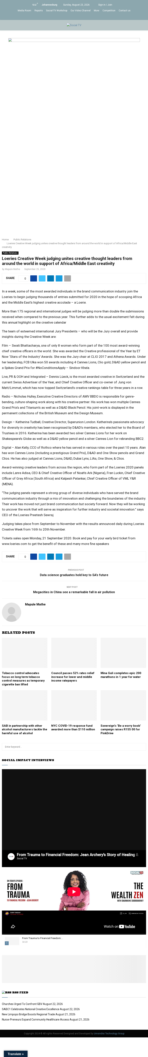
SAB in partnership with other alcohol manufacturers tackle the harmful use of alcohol (24, 729)
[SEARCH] (142, 747)
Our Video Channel (81, 10)
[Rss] (84, 16)
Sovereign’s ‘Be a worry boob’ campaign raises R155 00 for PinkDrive (121, 729)
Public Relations (10, 253)
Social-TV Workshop (56, 10)
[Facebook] (60, 16)
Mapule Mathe (12, 269)
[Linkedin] (72, 16)
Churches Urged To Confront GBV (22, 1004)
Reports (38, 10)
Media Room (24, 10)
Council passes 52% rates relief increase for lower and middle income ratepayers (72, 676)
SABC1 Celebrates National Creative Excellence (30, 1009)
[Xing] (88, 16)
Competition (109, 10)
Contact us (124, 10)
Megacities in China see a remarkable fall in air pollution (74, 592)
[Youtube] (76, 16)
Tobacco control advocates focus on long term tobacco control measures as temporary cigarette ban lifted (23, 678)
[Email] (80, 16)
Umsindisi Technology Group (109, 1033)
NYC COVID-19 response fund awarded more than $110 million (73, 727)
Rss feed (20, 992)
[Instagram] (68, 16)
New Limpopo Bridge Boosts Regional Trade (28, 1014)
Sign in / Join (105, 4)
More (96, 10)
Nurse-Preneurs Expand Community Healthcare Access (35, 1019)
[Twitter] (64, 16)
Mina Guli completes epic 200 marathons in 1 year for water (121, 675)
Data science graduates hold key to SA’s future (74, 575)
